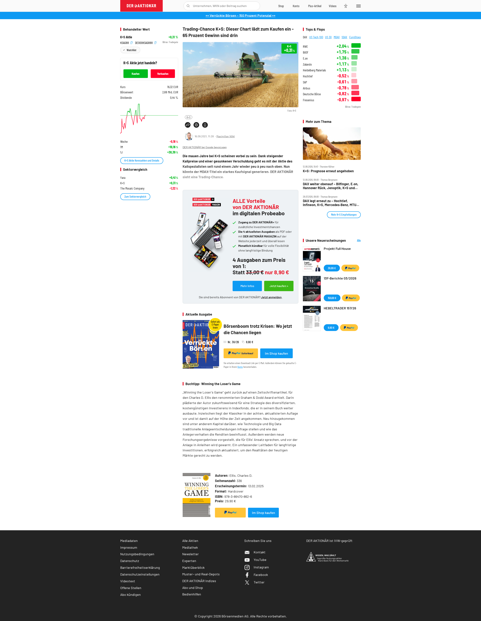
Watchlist (131, 50)
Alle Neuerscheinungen (354, 241)
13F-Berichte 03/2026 (340, 278)
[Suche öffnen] (188, 6)
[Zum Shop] (281, 6)
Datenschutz (129, 561)
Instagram (261, 567)
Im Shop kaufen (276, 353)
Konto (240, 366)
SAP (305, 82)
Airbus (306, 88)
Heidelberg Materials (314, 70)
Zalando (307, 64)
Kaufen (135, 73)
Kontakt (259, 552)
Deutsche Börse (312, 94)
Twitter (259, 582)
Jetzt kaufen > (279, 286)
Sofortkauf (247, 353)
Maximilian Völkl (225, 136)
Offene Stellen (130, 588)
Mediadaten (129, 541)
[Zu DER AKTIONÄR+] (314, 6)
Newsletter (190, 554)
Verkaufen (162, 73)
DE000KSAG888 (144, 42)
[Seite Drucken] (196, 125)
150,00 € (332, 298)
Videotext (127, 581)
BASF (305, 52)
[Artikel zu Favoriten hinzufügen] (205, 125)
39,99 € (332, 268)
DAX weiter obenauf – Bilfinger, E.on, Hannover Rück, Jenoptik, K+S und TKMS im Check (330, 186)
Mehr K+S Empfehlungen (344, 214)
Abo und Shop (192, 587)
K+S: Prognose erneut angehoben (328, 171)
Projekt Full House (337, 248)
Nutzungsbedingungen (137, 554)
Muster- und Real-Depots (201, 574)
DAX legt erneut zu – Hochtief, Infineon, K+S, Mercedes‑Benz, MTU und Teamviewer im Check (329, 203)
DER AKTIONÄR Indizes (199, 581)
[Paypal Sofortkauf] (230, 513)
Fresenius (308, 100)
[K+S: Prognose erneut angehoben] (332, 143)
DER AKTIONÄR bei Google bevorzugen (205, 147)
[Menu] (358, 6)
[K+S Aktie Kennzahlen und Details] (149, 119)
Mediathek (190, 547)
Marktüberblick (193, 567)
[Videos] (332, 6)
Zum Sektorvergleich (135, 196)
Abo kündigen (130, 594)
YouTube (260, 560)
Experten (189, 561)
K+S (189, 117)
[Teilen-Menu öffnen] (188, 125)
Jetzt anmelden (271, 297)
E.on (305, 58)
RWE (305, 46)
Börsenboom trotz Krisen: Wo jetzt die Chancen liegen (258, 329)
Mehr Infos (247, 286)
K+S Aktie (126, 37)
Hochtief (308, 76)
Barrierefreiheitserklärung (140, 567)
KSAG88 (125, 42)
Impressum (128, 547)
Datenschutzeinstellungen (140, 574)
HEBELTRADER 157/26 (340, 308)
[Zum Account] (296, 6)
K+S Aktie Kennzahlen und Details (141, 160)
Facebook (261, 575)
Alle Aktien (190, 541)
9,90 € (331, 327)
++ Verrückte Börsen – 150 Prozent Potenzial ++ (240, 15)
